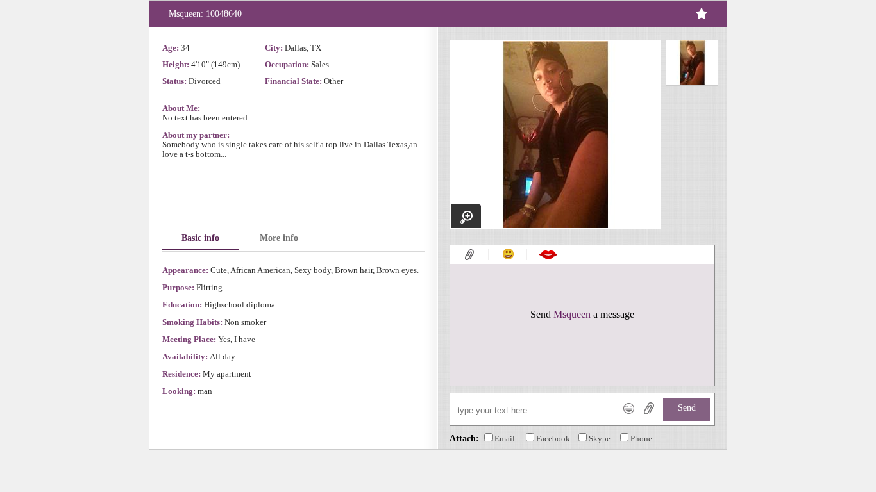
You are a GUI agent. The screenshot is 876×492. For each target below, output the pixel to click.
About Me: (181, 108)
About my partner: (196, 135)
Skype (600, 438)
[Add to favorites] (701, 13)
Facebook (553, 438)
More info (279, 238)
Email (504, 438)
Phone (641, 438)
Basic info (200, 238)
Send (687, 408)
